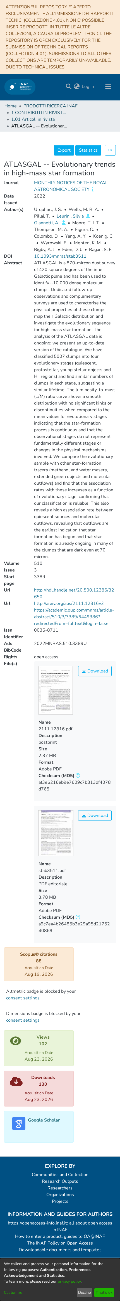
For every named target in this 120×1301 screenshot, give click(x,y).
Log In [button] (88, 86)
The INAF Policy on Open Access (60, 1243)
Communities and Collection (60, 1175)
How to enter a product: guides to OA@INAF (60, 1236)
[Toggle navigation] (108, 86)
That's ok (104, 1292)
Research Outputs (60, 1181)
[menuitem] (76, 86)
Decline (84, 1292)
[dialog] (60, 1279)
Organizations (60, 1195)
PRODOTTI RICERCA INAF (50, 106)
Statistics (88, 150)
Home (10, 106)
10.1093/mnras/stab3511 (60, 256)
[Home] (20, 87)
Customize (13, 1292)
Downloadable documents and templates (60, 1250)
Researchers (60, 1188)
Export (64, 150)
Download (97, 671)
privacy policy (69, 1281)
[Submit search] (68, 86)
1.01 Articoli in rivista (33, 119)
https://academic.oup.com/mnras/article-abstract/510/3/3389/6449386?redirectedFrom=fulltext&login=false (74, 617)
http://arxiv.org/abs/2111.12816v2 (69, 603)
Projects (60, 1201)
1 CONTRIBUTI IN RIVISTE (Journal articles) (39, 113)
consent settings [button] (23, 998)
